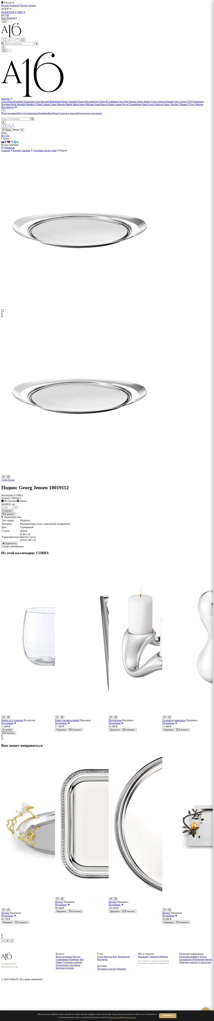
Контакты (102, 959)
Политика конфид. (189, 956)
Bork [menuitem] (65, 101)
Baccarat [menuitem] (45, 101)
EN (7, 15)
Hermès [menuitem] (30, 104)
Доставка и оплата (107, 969)
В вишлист (9, 514)
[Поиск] (4, 40)
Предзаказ (61, 730)
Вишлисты (124, 956)
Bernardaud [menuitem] (56, 101)
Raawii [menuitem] (104, 104)
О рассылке (204, 962)
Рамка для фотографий (67, 720)
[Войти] (10, 39)
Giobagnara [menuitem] (198, 101)
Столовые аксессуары (44, 150)
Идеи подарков (9, 113)
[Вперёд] (12, 940)
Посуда (21, 113)
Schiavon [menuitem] (159, 104)
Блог (3, 18)
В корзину (7, 511)
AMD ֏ (21, 12)
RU (3, 15)
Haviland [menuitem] (6, 104)
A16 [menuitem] (3, 101)
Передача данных (188, 962)
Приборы (43, 113)
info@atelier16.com (9, 966)
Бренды (5, 98)
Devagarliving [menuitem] (92, 101)
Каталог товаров (21, 150)
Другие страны (28, 5)
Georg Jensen (8, 480)
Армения (14, 5)
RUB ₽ (5, 12)
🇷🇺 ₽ (4, 142)
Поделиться (10, 543)
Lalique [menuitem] (46, 104)
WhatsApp (9, 147)
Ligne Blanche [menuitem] (58, 104)
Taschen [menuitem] (174, 104)
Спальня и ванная (67, 113)
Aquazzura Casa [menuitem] (32, 101)
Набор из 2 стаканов (12, 720)
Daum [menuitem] (81, 101)
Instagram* (143, 956)
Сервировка (31, 113)
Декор (55, 113)
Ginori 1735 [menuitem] (185, 101)
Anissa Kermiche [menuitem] (15, 101)
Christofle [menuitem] (73, 101)
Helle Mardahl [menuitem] (18, 104)
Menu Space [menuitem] (79, 104)
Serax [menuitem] (167, 104)
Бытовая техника (65, 968)
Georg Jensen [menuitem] (144, 101)
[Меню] (4, 21)
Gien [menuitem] (176, 101)
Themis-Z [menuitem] (184, 104)
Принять (168, 1016)
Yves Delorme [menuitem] (196, 104)
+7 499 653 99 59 (8, 964)
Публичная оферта (202, 959)
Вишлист (12, 18)
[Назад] (7, 940)
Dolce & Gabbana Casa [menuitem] (111, 101)
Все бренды (7, 107)
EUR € (13, 12)
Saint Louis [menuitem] (148, 104)
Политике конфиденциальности (122, 1017)
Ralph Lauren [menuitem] (115, 104)
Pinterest (163, 956)
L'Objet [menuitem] (38, 104)
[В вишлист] (8, 477)
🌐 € (15, 142)
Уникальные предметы (89, 113)
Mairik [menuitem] (69, 104)
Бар (50, 113)
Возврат (121, 969)
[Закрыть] (3, 47)
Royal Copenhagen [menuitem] (132, 104)
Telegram (154, 956)
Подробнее (7, 723)
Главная (5, 150)
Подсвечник (115, 720)
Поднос (5, 913)
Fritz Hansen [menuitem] (130, 101)
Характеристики (13, 517)
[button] (107, 313)
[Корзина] (18, 39)
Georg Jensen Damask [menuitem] (162, 101)
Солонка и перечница (174, 720)
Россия (5, 5)
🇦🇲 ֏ (10, 142)
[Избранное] (10, 21)
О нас (100, 956)
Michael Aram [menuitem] (93, 104)
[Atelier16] (32, 96)
